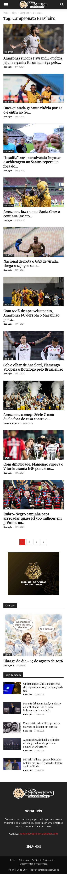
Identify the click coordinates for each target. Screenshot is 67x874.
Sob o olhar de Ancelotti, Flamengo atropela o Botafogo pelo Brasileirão (33, 366)
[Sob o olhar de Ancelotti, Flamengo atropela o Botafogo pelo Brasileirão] (33, 345)
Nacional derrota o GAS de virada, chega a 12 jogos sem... (31, 263)
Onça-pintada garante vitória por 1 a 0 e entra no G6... (33, 109)
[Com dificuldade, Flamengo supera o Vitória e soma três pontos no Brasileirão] (33, 445)
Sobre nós (24, 860)
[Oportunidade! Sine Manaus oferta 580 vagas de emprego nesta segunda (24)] (12, 688)
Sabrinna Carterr (12, 423)
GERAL (7, 458)
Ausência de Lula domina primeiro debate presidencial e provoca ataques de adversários (41, 743)
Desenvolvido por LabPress (33, 863)
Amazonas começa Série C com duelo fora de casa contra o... (28, 416)
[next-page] (43, 542)
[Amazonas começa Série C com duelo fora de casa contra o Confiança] (33, 395)
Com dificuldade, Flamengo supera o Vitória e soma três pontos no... (33, 466)
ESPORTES (8, 52)
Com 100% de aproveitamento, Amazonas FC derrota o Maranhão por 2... (31, 315)
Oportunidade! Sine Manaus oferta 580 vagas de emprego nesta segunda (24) (43, 687)
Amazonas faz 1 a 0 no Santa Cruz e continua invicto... (31, 213)
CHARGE (7, 655)
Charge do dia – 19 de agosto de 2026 (33, 660)
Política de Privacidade (43, 860)
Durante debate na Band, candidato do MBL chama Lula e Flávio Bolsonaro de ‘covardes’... (42, 707)
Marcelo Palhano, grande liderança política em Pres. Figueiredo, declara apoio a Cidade (43, 763)
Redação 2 (8, 665)
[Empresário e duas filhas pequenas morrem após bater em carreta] (12, 728)
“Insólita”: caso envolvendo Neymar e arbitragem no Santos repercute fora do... (32, 161)
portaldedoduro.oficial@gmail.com (39, 833)
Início (6, 12)
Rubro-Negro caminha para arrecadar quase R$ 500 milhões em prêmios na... (32, 518)
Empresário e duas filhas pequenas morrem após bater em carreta (41, 725)
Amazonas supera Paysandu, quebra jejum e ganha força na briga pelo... (32, 60)
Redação (7, 66)
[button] (5, 4)
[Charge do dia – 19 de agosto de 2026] (33, 634)
